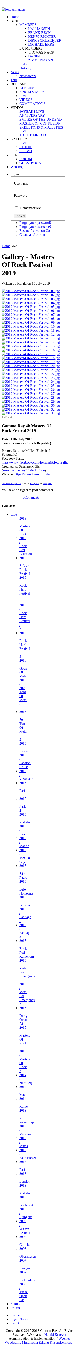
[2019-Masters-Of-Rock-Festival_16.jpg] (31, 350)
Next (8, 417)
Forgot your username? (35, 227)
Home (6, 246)
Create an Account (32, 234)
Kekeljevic (47, 483)
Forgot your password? (35, 223)
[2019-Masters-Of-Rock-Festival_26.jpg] (31, 389)
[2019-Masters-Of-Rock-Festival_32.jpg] (31, 409)
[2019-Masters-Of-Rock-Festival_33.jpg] (31, 413)
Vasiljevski (35, 483)
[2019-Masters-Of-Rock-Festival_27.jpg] (31, 393)
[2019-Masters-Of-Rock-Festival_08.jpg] (31, 318)
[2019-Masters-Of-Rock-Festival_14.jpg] (31, 342)
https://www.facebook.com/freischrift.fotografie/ (35, 462)
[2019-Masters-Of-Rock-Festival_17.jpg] (31, 354)
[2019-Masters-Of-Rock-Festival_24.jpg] (31, 382)
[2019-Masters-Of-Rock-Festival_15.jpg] (31, 346)
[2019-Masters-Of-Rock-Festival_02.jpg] (31, 295)
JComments (31, 497)
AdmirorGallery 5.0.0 (11, 483)
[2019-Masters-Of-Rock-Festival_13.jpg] (31, 338)
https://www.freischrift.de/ (32, 474)
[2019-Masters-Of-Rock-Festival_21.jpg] (31, 370)
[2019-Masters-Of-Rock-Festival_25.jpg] (31, 385)
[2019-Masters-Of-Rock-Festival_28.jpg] (31, 397)
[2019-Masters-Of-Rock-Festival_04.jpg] (31, 303)
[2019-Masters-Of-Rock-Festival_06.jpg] (31, 310)
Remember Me (29, 208)
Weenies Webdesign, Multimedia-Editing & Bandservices (38, 1340)
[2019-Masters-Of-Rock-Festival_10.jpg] (31, 326)
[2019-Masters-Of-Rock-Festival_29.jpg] (31, 401)
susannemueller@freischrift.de (24, 470)
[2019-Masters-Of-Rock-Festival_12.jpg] (31, 334)
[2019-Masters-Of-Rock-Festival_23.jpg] (31, 378)
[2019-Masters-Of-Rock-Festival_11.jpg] (31, 330)
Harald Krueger (55, 1334)
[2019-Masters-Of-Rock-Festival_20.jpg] (31, 366)
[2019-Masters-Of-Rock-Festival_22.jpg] (31, 374)
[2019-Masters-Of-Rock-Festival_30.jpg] (31, 405)
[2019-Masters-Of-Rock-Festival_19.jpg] (31, 362)
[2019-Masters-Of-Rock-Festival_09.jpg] (31, 322)
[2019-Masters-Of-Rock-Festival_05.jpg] (31, 307)
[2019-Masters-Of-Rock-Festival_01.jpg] (31, 291)
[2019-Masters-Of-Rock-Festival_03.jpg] (31, 299)
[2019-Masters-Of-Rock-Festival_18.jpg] (31, 358)
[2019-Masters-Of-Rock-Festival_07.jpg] (31, 314)
